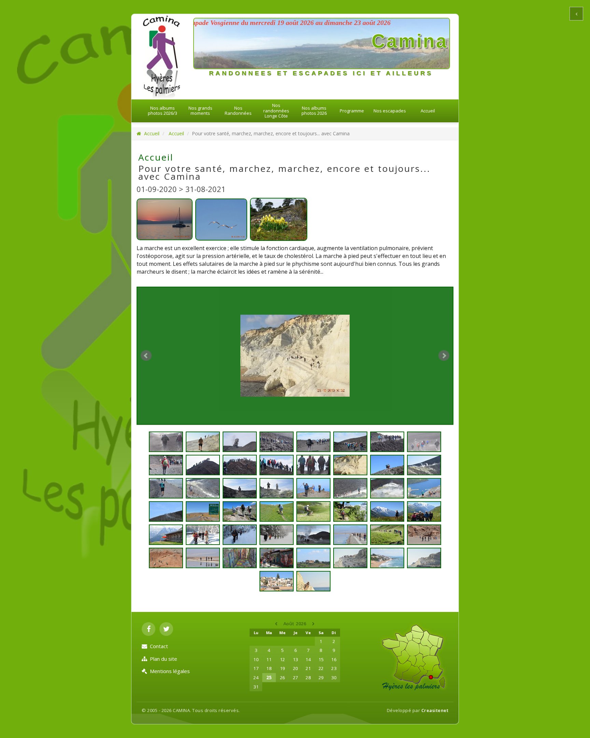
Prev (146, 355)
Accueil (428, 111)
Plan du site (163, 658)
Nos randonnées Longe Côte (276, 110)
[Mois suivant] (313, 623)
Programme (352, 111)
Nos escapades (390, 111)
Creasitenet (435, 710)
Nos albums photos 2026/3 (162, 111)
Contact (159, 646)
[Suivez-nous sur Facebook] (148, 629)
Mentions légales (170, 671)
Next (443, 355)
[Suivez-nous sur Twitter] (166, 629)
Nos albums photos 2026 (314, 111)
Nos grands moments (200, 111)
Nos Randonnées (238, 111)
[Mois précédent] (277, 623)
